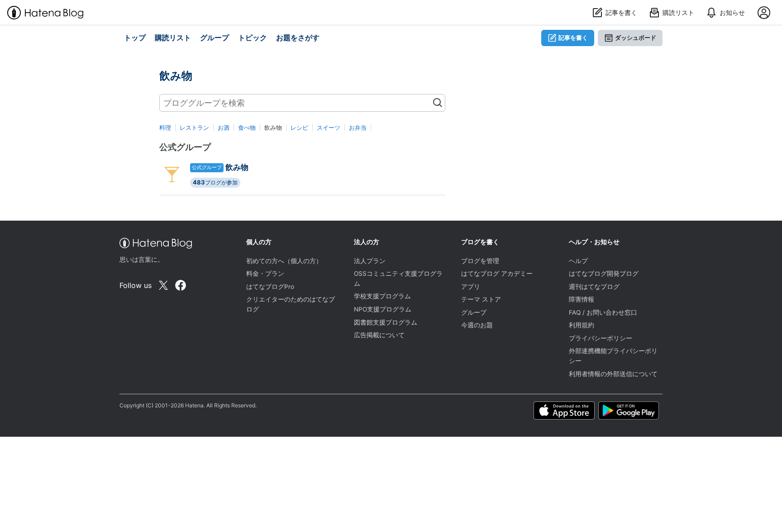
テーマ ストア (481, 299)
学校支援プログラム (382, 296)
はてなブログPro (270, 286)
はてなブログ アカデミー (497, 273)
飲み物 (236, 167)
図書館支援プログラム (385, 322)
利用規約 (581, 325)
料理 (165, 127)
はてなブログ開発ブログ (604, 273)
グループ (473, 312)
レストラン (194, 127)
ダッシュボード (635, 37)
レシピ (299, 127)
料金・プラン (265, 273)
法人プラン (370, 260)
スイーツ (328, 127)
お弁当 (358, 127)
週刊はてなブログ (594, 286)
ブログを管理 (480, 260)
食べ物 (247, 127)
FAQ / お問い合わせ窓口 (603, 312)
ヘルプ (578, 260)
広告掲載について (379, 335)
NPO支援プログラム (382, 309)
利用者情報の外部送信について (613, 374)
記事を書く (573, 37)
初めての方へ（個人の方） (284, 260)
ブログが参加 (215, 182)
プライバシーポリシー (600, 338)
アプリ (470, 286)
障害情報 (581, 299)
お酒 (223, 127)
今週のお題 (477, 325)
